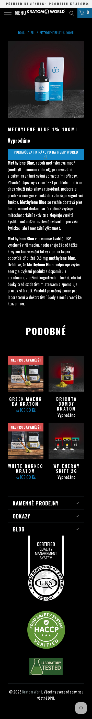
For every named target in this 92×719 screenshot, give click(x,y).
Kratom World (32, 692)
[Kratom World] (46, 13)
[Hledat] (71, 12)
